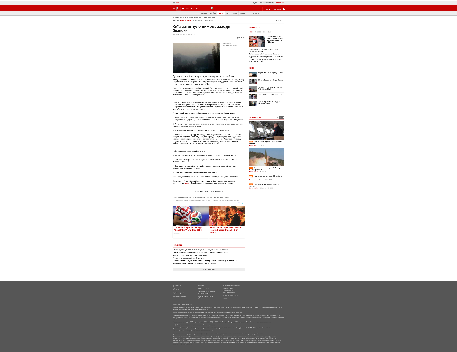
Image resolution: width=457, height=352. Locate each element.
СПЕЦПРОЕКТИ (280, 3)
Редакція (225, 298)
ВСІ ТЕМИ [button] (278, 21)
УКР (177, 3)
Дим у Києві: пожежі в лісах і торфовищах (192, 197)
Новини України (253, 171)
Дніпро (196, 17)
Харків (191, 17)
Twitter (177, 289)
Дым (221, 197)
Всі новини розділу (178, 17)
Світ (227, 13)
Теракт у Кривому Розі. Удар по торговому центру (269, 102)
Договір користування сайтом (231, 285)
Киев (211, 197)
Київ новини (253, 28)
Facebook (178, 286)
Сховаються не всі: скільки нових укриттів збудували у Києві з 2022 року (275, 39)
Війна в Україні (208, 21)
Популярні (258, 32)
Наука (242, 13)
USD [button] (187, 9)
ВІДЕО (255, 3)
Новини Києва (197, 21)
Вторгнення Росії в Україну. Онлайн (270, 73)
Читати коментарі (208, 269)
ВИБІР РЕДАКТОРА (255, 117)
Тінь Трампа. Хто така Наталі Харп (270, 94)
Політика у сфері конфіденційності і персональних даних (229, 290)
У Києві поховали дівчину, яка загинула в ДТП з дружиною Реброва (200, 252)
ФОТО (260, 3)
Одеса (201, 17)
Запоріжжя (211, 17)
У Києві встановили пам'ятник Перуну (188, 258)
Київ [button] (174, 9)
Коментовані (267, 32)
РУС (174, 3)
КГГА (215, 197)
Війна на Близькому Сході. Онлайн (270, 80)
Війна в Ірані (196, 20)
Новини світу (253, 145)
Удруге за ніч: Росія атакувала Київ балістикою (266, 57)
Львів (205, 17)
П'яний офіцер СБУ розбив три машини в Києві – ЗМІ (194, 263)
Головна (204, 13)
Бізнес (235, 13)
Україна (213, 13)
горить (186, 183)
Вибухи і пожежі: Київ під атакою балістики (190, 255)
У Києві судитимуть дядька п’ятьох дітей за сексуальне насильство (200, 250)
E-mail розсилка (180, 296)
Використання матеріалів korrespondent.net (206, 292)
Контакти (201, 285)
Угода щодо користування (230, 295)
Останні (251, 32)
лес (218, 197)
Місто (221, 13)
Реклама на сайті (203, 288)
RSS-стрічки (179, 293)
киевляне (226, 197)
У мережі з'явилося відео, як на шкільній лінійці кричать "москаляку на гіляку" (205, 261)
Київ (186, 17)
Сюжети (251, 68)
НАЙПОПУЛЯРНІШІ (268, 3)
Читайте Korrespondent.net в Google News (209, 191)
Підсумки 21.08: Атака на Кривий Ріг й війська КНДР (270, 88)
